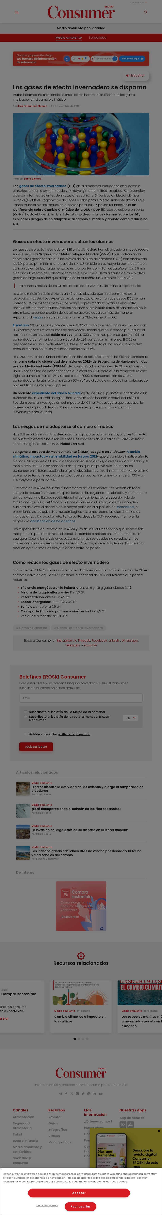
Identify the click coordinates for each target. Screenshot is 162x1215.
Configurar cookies (47, 1205)
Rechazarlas (81, 1206)
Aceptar (79, 1193)
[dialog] (81, 1191)
